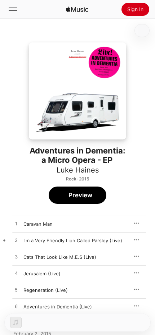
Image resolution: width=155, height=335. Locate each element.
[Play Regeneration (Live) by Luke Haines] (16, 290)
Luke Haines (78, 170)
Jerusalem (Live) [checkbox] (42, 273)
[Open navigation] (13, 9)
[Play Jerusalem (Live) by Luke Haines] (16, 273)
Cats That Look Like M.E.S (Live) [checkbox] (59, 257)
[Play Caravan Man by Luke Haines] (16, 224)
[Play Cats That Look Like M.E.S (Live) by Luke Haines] (16, 257)
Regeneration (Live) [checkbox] (45, 290)
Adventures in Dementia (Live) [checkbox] (57, 306)
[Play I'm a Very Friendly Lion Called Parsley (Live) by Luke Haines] (16, 240)
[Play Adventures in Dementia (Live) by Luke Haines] (16, 306)
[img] (77, 9)
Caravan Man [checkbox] (38, 224)
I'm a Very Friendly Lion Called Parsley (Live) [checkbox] (72, 240)
